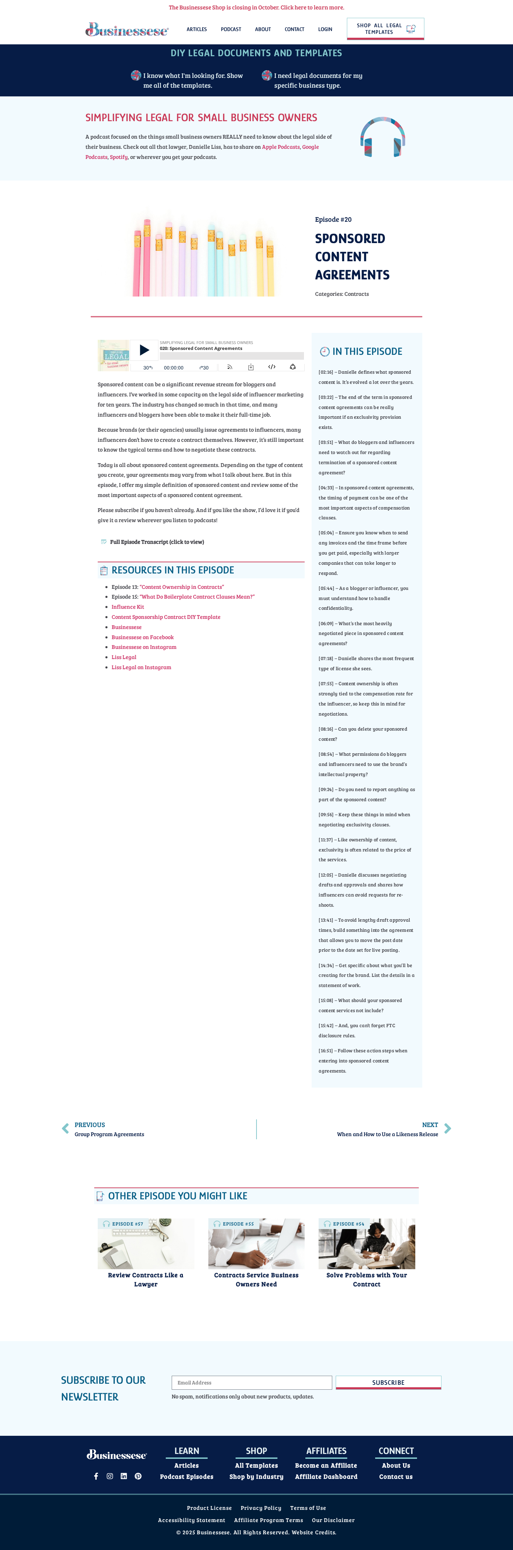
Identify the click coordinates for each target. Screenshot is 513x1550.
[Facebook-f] (96, 1476)
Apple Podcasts (281, 146)
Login (325, 29)
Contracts (356, 293)
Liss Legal (124, 656)
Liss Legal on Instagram (141, 667)
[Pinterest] (138, 1476)
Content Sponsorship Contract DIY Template (166, 616)
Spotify (119, 156)
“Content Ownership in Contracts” (182, 586)
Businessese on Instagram (144, 646)
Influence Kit (128, 606)
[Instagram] (110, 1476)
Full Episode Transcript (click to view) (157, 541)
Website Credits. (314, 1532)
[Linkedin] (124, 1476)
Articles (197, 29)
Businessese (127, 626)
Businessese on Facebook (143, 637)
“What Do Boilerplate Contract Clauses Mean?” (197, 596)
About (263, 29)
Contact (294, 29)
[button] (201, 542)
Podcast (231, 29)
